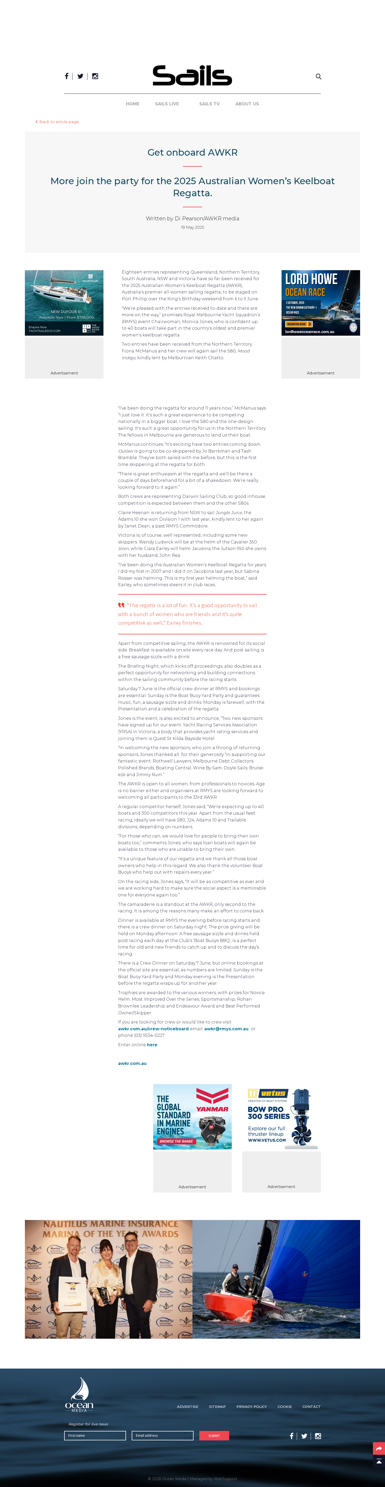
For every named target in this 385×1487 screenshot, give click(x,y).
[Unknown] (192, 1118)
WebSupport (225, 1479)
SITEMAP (217, 1406)
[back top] (379, 1461)
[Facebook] (67, 76)
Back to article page (59, 121)
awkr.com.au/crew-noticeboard (153, 1028)
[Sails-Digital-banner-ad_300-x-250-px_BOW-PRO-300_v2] (281, 1117)
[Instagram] (95, 76)
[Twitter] (80, 76)
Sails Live (167, 103)
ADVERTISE (187, 1406)
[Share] (379, 1448)
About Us (247, 103)
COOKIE (285, 1406)
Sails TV (209, 103)
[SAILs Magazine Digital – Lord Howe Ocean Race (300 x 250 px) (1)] (321, 304)
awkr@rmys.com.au (226, 1028)
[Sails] (192, 75)
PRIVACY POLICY (251, 1406)
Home (132, 103)
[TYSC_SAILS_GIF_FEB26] (64, 304)
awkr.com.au (132, 1063)
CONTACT (311, 1406)
